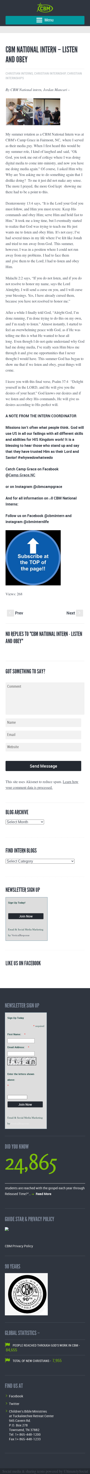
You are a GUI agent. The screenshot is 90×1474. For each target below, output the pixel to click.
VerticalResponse (21, 935)
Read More (43, 1194)
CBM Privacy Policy (19, 1246)
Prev (16, 613)
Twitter (14, 1403)
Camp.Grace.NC (22, 475)
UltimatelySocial (76, 1471)
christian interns (19, 73)
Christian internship (50, 73)
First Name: (14, 1034)
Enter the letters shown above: (20, 1076)
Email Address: (16, 1047)
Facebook (16, 1396)
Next (73, 613)
